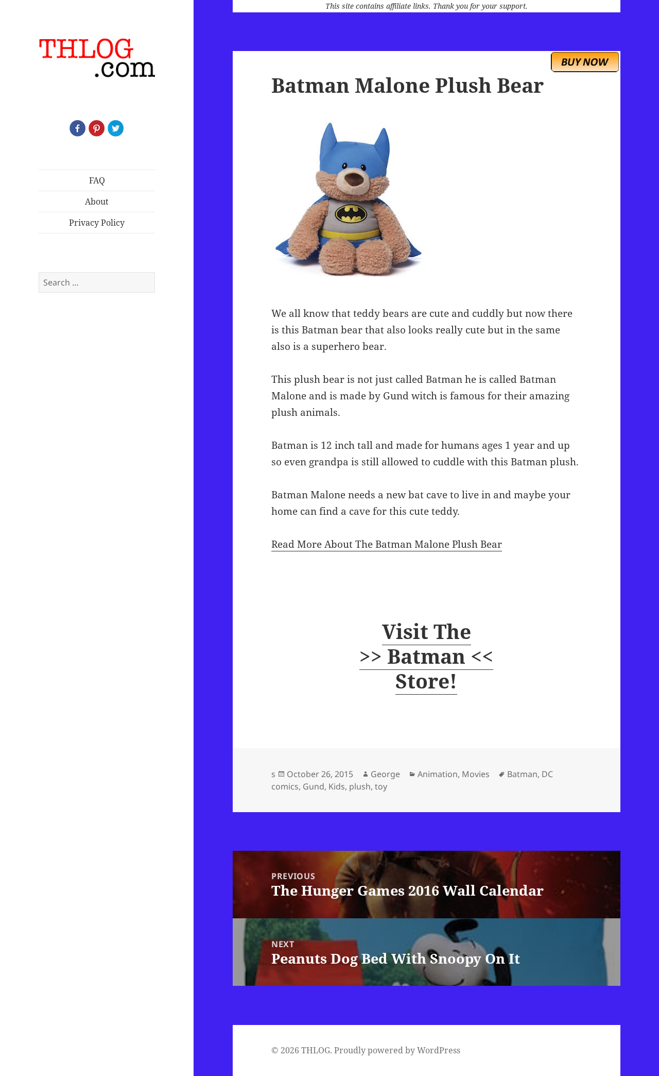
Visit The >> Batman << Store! (426, 655)
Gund (313, 786)
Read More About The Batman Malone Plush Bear (386, 544)
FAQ (97, 180)
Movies (476, 774)
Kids (336, 786)
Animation (438, 774)
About (97, 201)
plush (360, 786)
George (385, 774)
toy (381, 786)
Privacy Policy (97, 222)
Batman (522, 774)
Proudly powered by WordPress (397, 1050)
